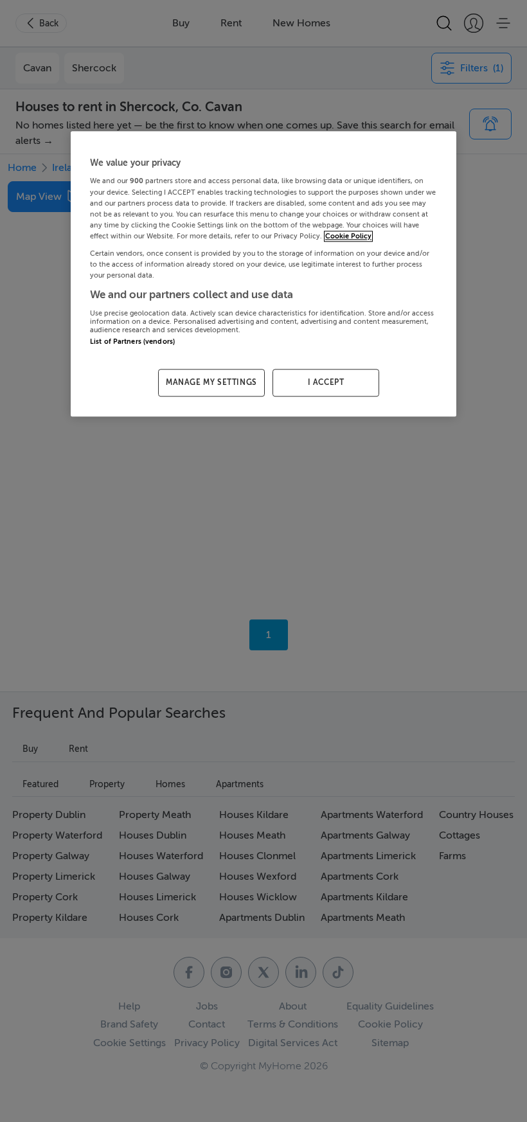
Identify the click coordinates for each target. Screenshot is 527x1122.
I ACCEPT (326, 382)
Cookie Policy (348, 236)
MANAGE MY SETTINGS (211, 382)
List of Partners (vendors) (132, 341)
